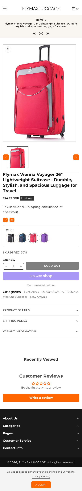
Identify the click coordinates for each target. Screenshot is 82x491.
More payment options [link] (41, 285)
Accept (41, 484)
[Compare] (12, 220)
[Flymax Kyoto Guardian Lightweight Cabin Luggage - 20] (34, 33)
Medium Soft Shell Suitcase (60, 292)
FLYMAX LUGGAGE (32, 462)
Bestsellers (31, 292)
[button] (7, 8)
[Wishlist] (5, 220)
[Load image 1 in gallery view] (17, 157)
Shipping (33, 207)
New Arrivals (38, 296)
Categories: (12, 292)
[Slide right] (76, 157)
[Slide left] (6, 157)
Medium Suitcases (15, 296)
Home (39, 19)
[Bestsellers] (41, 33)
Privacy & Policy (41, 476)
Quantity (9, 259)
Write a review (41, 398)
